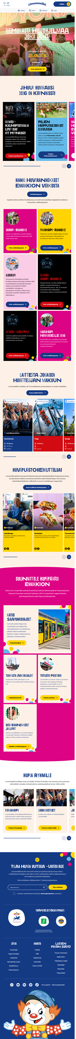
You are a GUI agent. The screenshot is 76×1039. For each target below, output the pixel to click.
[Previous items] (64, 166)
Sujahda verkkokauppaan (18, 746)
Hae (5, 5)
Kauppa (8, 5)
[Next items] (69, 166)
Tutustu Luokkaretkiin (48, 828)
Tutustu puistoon (49, 698)
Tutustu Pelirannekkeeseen (50, 155)
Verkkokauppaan (36, 194)
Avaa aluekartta (36, 69)
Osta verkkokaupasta (16, 248)
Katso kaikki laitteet (36, 393)
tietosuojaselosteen (47, 894)
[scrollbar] (29, 166)
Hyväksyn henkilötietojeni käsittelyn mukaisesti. (39, 894)
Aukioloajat (36, 62)
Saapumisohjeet (15, 643)
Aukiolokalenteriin (15, 698)
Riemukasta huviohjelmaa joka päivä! (37, 34)
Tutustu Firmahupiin (15, 828)
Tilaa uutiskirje (58, 887)
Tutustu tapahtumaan (15, 156)
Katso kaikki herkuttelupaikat (36, 487)
